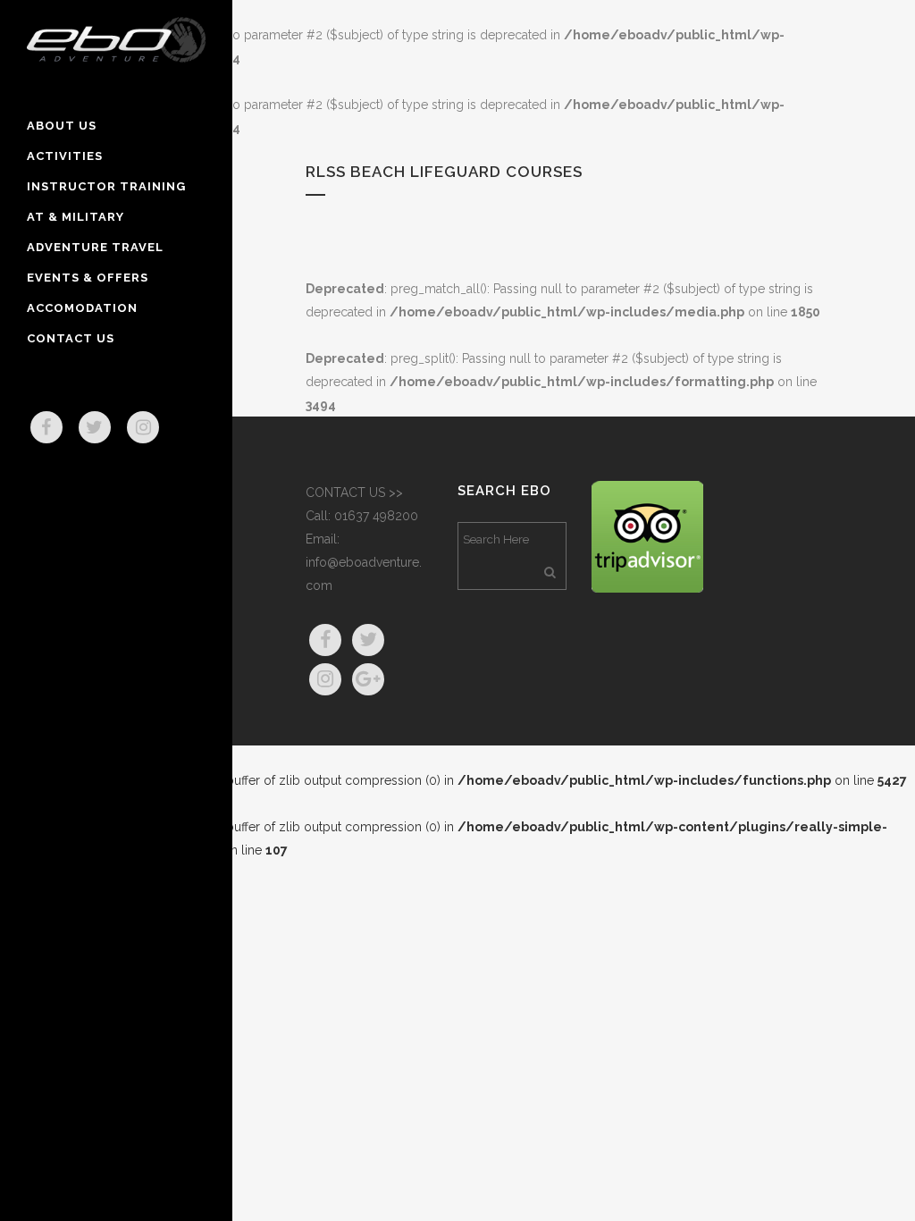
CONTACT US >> (354, 492)
